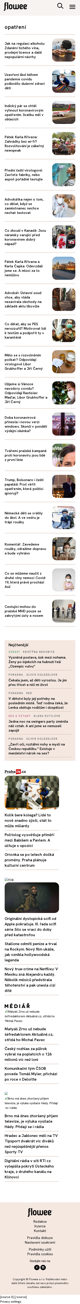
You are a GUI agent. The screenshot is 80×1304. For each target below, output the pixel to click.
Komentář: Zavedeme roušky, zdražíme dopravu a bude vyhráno (25, 548)
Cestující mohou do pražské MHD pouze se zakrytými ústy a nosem (24, 611)
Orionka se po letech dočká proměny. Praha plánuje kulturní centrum (29, 860)
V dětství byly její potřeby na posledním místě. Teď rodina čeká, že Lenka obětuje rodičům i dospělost (38, 703)
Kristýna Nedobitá (39, 652)
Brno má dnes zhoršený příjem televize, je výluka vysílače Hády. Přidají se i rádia (31, 1121)
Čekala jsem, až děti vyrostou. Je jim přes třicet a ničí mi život (38, 682)
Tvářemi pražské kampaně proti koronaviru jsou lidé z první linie (26, 455)
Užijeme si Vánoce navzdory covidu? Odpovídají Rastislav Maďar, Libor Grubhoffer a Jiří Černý (26, 393)
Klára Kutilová (47, 716)
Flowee (18, 7)
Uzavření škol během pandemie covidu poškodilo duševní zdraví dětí (25, 81)
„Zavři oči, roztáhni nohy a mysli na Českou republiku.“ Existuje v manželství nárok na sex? (37, 748)
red (29, 693)
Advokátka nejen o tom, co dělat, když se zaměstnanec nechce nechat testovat (24, 206)
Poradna (16, 674)
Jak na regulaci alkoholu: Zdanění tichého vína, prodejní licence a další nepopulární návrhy (25, 50)
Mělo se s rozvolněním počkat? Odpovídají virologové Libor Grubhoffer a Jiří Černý (24, 362)
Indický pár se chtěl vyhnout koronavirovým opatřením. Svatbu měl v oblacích (24, 112)
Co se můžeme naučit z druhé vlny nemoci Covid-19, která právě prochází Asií (25, 580)
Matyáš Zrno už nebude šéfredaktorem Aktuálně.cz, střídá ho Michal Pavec (29, 1034)
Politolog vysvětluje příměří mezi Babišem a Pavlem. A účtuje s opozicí (29, 840)
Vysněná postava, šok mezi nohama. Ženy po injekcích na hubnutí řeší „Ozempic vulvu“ (37, 661)
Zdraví (14, 652)
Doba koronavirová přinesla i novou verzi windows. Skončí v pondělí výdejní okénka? (26, 424)
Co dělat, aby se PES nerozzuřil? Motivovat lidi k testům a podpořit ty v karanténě (25, 331)
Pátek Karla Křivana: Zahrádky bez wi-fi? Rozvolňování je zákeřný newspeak (24, 144)
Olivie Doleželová (42, 674)
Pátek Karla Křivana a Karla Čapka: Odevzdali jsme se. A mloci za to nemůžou (24, 268)
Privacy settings (10, 1302)
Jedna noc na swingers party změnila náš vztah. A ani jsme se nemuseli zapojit (38, 726)
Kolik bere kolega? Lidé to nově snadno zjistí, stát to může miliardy (28, 820)
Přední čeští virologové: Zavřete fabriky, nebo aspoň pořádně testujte (24, 174)
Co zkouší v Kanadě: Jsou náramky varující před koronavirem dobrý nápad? (25, 237)
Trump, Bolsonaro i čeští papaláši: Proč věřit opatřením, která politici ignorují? (24, 486)
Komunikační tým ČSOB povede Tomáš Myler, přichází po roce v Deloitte (31, 1074)
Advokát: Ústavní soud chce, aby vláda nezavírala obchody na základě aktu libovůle (23, 299)
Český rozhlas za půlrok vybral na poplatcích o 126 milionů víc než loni (28, 1054)
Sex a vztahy (20, 716)
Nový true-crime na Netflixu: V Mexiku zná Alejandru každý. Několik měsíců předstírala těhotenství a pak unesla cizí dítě (31, 979)
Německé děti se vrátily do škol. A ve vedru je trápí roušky (24, 517)
